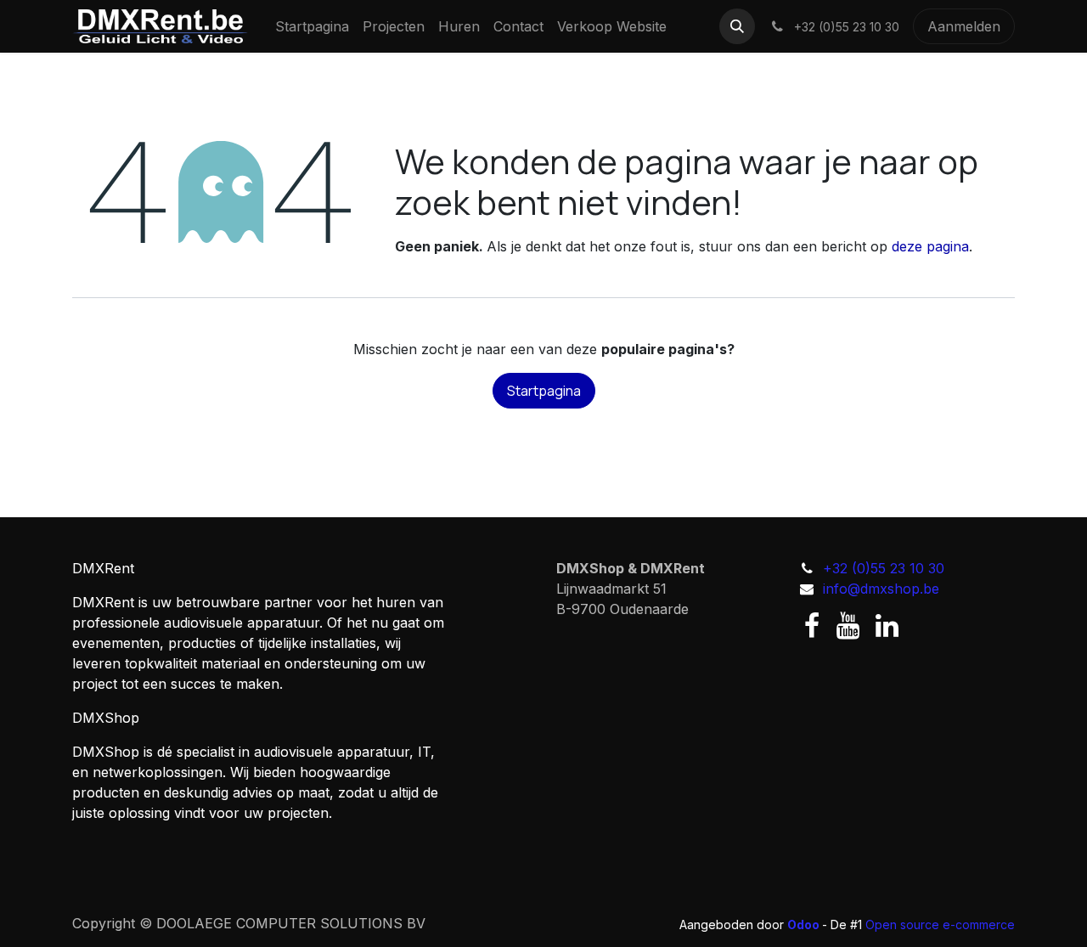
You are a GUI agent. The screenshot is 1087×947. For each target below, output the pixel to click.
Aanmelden (963, 26)
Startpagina (544, 390)
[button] (737, 26)
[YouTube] (848, 626)
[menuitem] (312, 26)
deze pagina (930, 246)
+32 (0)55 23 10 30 (883, 568)
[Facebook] (812, 626)
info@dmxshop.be (881, 588)
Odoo (804, 924)
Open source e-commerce (940, 924)
